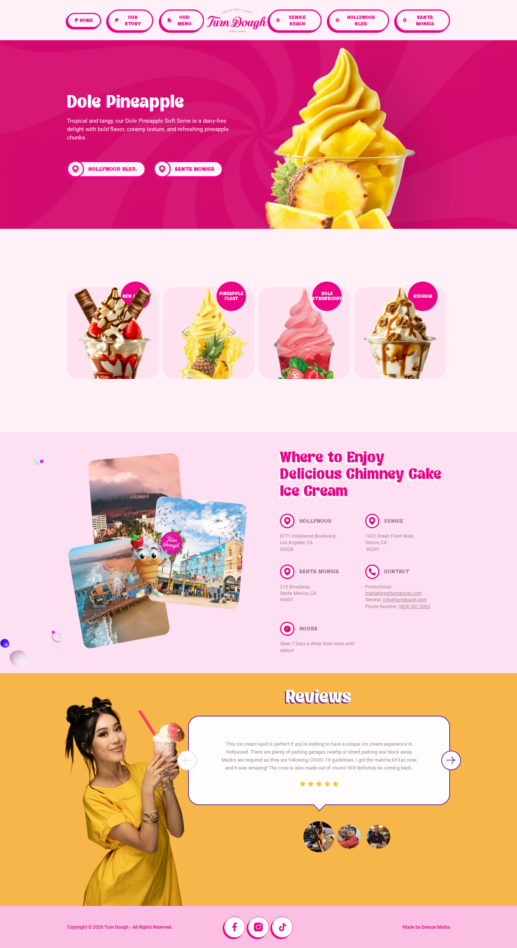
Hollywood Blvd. (112, 169)
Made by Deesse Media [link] (426, 927)
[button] (451, 760)
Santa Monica (195, 169)
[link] (84, 20)
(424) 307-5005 (414, 606)
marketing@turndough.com (393, 593)
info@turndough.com (405, 599)
